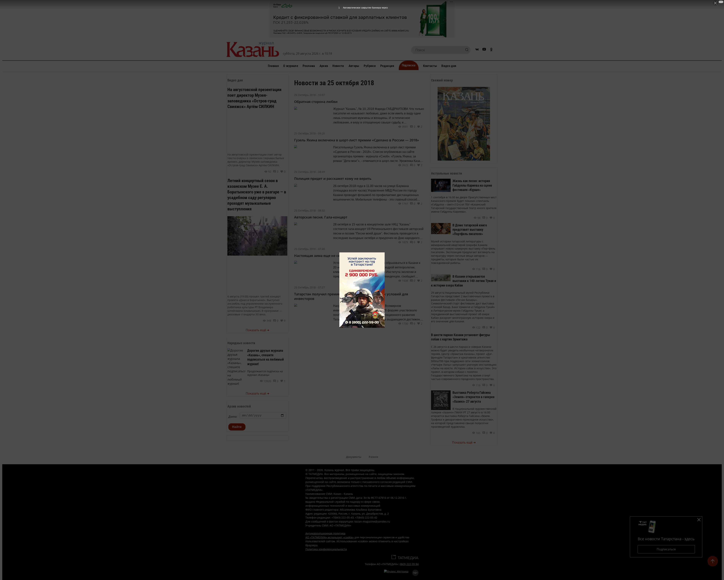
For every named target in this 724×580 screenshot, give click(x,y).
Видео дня (448, 66)
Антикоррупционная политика (325, 533)
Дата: (232, 417)
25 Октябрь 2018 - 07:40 (309, 249)
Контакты (430, 66)
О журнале (290, 66)
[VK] (477, 50)
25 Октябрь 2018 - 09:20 (309, 133)
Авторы (354, 66)
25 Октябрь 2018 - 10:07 (309, 95)
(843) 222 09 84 (409, 564)
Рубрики (370, 66)
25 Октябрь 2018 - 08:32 (309, 210)
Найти (237, 426)
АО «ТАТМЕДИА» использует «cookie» (329, 537)
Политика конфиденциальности (326, 549)
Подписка (409, 65)
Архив (324, 66)
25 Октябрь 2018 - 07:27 (309, 287)
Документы (353, 457)
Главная (273, 66)
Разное (373, 457)
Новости (338, 66)
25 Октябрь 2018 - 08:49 (309, 172)
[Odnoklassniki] (491, 50)
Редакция (387, 66)
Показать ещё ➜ (257, 330)
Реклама (309, 66)
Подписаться (666, 549)
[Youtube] (484, 50)
